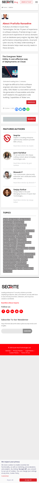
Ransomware (30, 254)
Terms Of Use (25, 353)
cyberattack (8, 222)
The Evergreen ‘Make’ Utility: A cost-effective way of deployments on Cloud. (15, 59)
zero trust (7, 271)
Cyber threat (8, 228)
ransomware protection (11, 260)
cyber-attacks (25, 219)
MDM (32, 248)
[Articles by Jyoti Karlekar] (7, 156)
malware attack (22, 248)
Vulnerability (28, 268)
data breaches (19, 231)
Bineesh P (18, 172)
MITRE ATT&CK (17, 251)
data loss (30, 231)
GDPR (13, 245)
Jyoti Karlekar (19, 152)
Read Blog (31, 102)
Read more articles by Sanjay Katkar (23, 201)
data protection (9, 236)
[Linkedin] (24, 109)
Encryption (21, 239)
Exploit (6, 245)
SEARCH (31, 119)
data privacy (24, 234)
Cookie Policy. (14, 473)
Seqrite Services (9, 265)
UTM (20, 268)
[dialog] (19, 471)
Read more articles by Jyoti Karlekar (22, 164)
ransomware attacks (25, 257)
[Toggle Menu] (36, 2)
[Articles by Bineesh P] (7, 175)
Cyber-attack (14, 219)
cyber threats (19, 228)
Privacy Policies (18, 351)
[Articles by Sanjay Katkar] (7, 192)
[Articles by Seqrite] (7, 138)
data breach (8, 231)
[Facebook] (16, 109)
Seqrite (16, 135)
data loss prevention (10, 234)
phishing (20, 254)
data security (21, 236)
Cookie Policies (14, 353)
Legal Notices (29, 351)
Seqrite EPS (21, 263)
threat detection (22, 265)
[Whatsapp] (28, 109)
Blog (16, 2)
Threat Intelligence (10, 268)
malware (21, 245)
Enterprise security (24, 242)
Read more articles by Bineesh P (24, 183)
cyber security (20, 225)
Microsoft (7, 251)
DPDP (6, 239)
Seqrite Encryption (10, 263)
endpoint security (10, 242)
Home (5, 7)
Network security (9, 254)
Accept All (28, 480)
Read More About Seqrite (10, 303)
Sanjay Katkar (19, 189)
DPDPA (13, 239)
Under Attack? (26, 2)
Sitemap (8, 351)
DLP (29, 236)
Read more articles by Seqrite (23, 146)
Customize (5, 476)
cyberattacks (19, 222)
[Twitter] (20, 109)
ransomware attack (10, 257)
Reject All (10, 480)
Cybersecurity (9, 225)
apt (5, 219)
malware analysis (9, 248)
